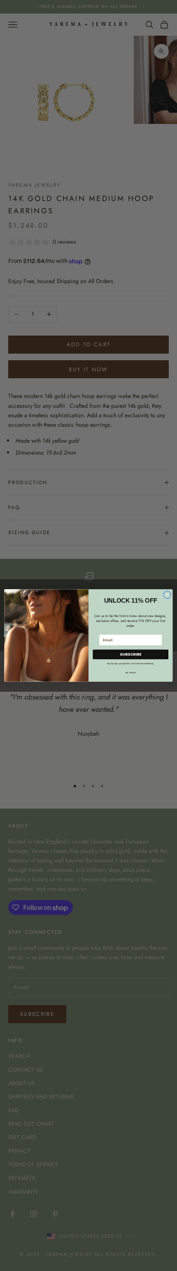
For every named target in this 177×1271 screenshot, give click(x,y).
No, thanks (131, 672)
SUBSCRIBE (130, 654)
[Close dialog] (167, 594)
